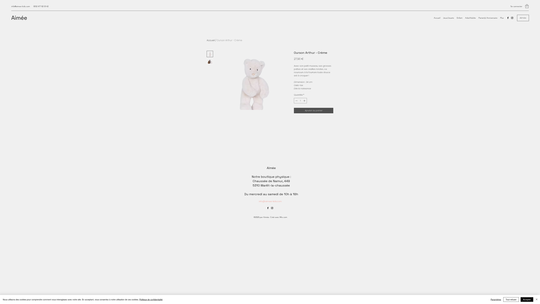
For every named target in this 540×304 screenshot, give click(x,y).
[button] (527, 6)
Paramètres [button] (496, 299)
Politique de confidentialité (151, 299)
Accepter (527, 299)
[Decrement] (296, 100)
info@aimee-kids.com (20, 6)
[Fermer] (536, 299)
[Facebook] (508, 17)
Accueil (211, 40)
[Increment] (305, 100)
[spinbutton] (300, 100)
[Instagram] (512, 17)
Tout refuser (511, 299)
